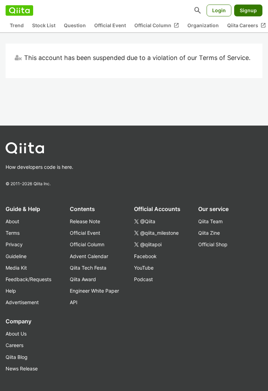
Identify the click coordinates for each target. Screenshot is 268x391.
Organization (203, 25)
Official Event (110, 25)
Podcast (143, 279)
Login (219, 10)
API (73, 302)
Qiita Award (83, 279)
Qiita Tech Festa (88, 268)
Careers (14, 345)
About (12, 221)
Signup (248, 10)
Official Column (156, 25)
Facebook (145, 256)
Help (11, 291)
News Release (22, 368)
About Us (16, 334)
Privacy (14, 244)
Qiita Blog (17, 357)
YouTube (144, 268)
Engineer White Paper (94, 291)
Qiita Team (210, 221)
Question (75, 25)
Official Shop (213, 244)
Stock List (43, 25)
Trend (17, 25)
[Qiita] (19, 10)
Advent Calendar (89, 256)
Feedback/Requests (28, 279)
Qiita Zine (209, 233)
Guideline (16, 256)
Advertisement (22, 302)
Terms (13, 233)
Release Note (85, 221)
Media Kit (16, 268)
